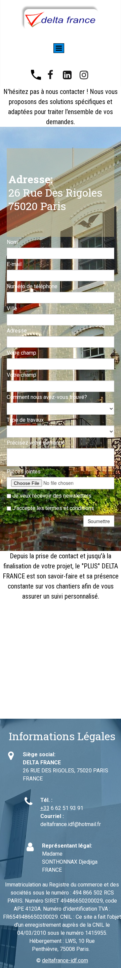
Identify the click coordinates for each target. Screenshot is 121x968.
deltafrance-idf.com (65, 960)
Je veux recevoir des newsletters (51, 496)
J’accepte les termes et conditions (52, 508)
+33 (44, 808)
